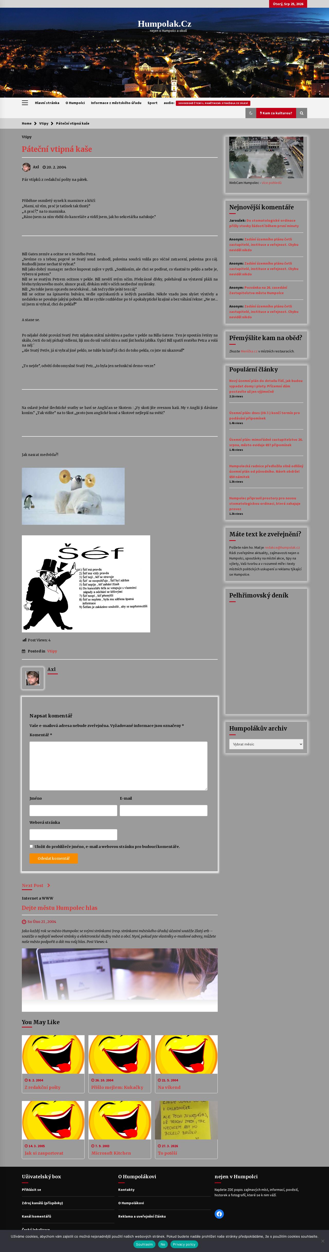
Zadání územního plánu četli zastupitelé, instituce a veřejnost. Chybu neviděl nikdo (263, 244)
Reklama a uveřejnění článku (142, 1216)
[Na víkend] (186, 1054)
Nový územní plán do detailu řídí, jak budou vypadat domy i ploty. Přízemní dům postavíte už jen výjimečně (266, 386)
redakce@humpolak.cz (282, 547)
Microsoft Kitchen (111, 1153)
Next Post (32, 885)
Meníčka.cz (249, 351)
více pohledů (272, 182)
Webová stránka (45, 822)
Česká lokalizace (36, 1229)
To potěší (167, 1153)
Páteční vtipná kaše (57, 149)
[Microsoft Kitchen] (119, 1120)
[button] (250, 113)
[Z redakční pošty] (53, 1054)
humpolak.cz (164, 24)
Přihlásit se (31, 1189)
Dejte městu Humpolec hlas (59, 908)
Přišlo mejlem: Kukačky (117, 1087)
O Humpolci (75, 102)
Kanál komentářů (36, 1216)
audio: (206, 102)
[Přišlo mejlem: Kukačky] (119, 1054)
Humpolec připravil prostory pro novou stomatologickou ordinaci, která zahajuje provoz (264, 503)
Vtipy (27, 137)
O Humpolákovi (131, 1203)
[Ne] (322, 1241)
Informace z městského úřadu (116, 102)
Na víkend (169, 1087)
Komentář (41, 735)
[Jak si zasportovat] (53, 1120)
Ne (163, 1244)
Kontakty (126, 1189)
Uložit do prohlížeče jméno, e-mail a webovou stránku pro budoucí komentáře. (107, 846)
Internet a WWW (37, 898)
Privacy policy (184, 1244)
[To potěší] (186, 1120)
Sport (153, 102)
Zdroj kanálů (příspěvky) (42, 1203)
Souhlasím (144, 1244)
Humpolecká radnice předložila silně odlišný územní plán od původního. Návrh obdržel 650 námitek (266, 471)
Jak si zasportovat (44, 1153)
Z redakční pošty (42, 1087)
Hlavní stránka (47, 102)
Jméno (36, 798)
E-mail (126, 798)
